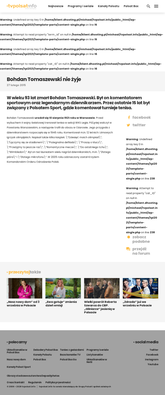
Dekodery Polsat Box (45, 350)
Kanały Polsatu (108, 6)
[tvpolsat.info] (21, 8)
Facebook (152, 354)
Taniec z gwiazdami (72, 350)
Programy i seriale (80, 6)
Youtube (153, 364)
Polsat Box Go (68, 359)
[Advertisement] (60, 191)
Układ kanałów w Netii (97, 361)
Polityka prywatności (58, 382)
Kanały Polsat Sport (19, 367)
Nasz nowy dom (16, 359)
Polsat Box (131, 6)
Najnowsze (55, 6)
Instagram (151, 359)
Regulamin (35, 382)
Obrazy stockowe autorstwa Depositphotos (33, 375)
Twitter (154, 350)
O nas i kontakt (15, 382)
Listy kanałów (95, 354)
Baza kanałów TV (70, 354)
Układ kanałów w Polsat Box (17, 351)
